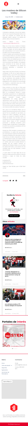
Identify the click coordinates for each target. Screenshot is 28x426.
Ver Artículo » (8, 247)
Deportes (4, 368)
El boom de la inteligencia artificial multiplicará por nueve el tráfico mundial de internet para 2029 (13, 241)
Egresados (5, 370)
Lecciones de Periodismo (5, 373)
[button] (10, 181)
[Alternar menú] (18, 4)
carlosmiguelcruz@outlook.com (11, 43)
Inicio (3, 363)
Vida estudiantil (6, 365)
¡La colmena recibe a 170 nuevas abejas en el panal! (13, 305)
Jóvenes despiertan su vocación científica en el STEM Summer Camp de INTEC (12, 274)
